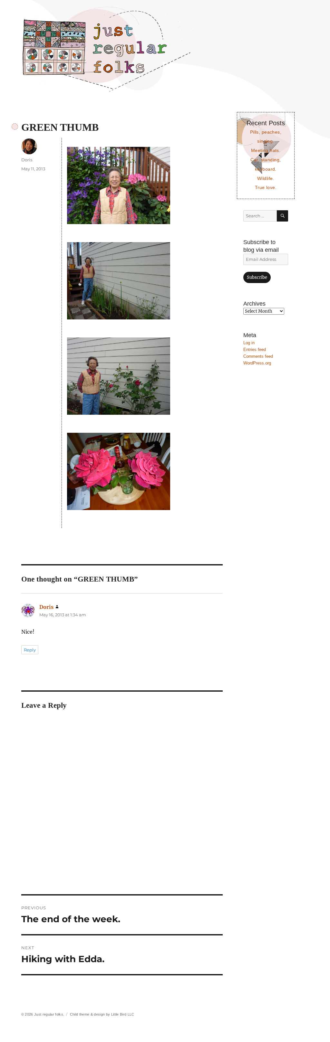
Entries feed (254, 349)
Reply (30, 649)
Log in (249, 342)
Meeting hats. (266, 150)
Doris (26, 159)
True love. (266, 187)
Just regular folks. (49, 1014)
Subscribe (257, 277)
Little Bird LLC (122, 1014)
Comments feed (258, 356)
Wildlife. (265, 178)
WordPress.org (257, 363)
